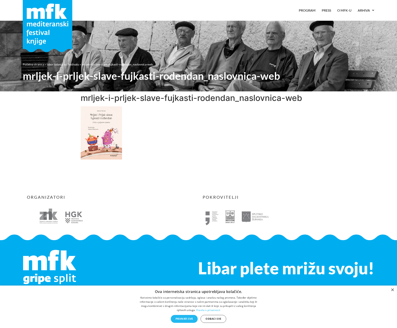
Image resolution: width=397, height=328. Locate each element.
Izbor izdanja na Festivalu (63, 64)
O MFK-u (344, 10)
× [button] (392, 290)
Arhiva (364, 10)
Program (307, 10)
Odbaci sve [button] (213, 319)
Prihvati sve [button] (184, 319)
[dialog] (198, 307)
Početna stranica (33, 64)
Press (326, 10)
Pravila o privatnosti (208, 310)
